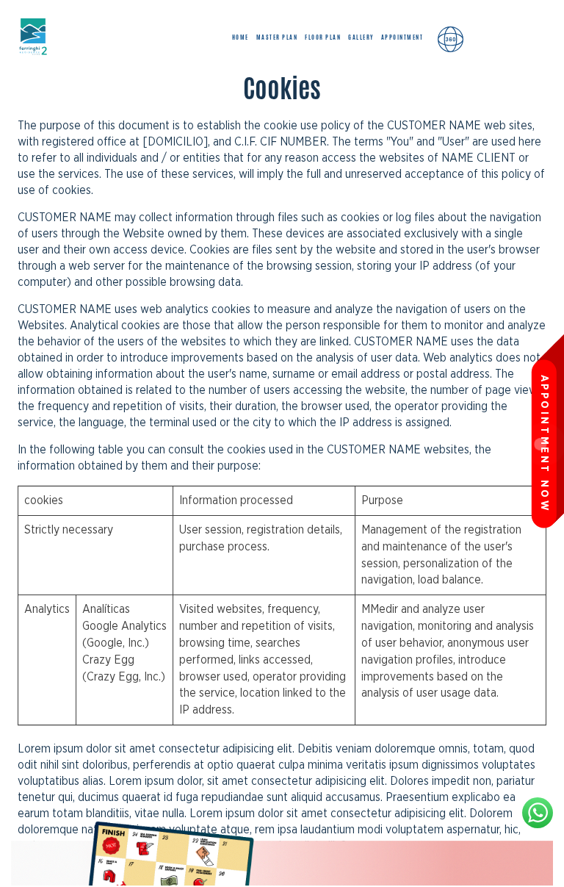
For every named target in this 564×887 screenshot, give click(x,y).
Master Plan (277, 37)
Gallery (361, 37)
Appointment (402, 37)
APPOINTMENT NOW (544, 443)
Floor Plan (323, 37)
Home (240, 37)
